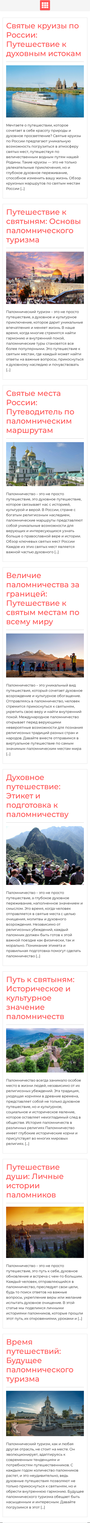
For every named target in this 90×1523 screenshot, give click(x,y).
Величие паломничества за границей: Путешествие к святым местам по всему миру (43, 598)
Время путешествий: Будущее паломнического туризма (39, 1360)
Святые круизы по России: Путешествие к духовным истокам (43, 39)
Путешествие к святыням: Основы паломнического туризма (43, 225)
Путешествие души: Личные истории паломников (35, 1180)
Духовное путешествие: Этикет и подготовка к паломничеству (37, 795)
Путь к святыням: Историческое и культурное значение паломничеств (40, 998)
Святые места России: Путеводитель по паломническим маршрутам (40, 411)
